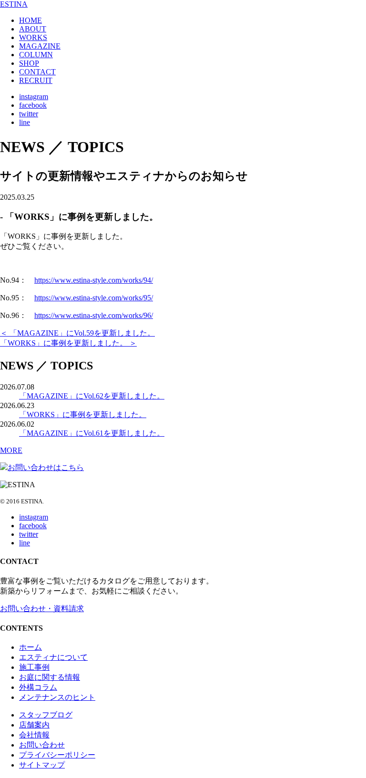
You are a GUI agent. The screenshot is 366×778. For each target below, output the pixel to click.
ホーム (30, 647)
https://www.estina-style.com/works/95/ (93, 298)
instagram (33, 96)
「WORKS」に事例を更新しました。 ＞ (68, 343)
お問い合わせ (42, 745)
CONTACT (37, 72)
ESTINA (14, 4)
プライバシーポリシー (57, 755)
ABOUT (32, 29)
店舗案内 (34, 725)
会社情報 (34, 735)
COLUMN (36, 55)
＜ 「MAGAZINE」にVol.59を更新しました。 (77, 333)
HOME (30, 20)
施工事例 (34, 667)
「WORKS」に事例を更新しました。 (82, 414)
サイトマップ (42, 765)
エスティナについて (53, 657)
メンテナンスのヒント (57, 697)
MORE (11, 450)
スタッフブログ (45, 715)
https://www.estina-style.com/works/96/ (93, 315)
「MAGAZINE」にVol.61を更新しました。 (91, 433)
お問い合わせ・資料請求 (42, 608)
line (24, 122)
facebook (33, 105)
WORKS (33, 37)
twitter (28, 114)
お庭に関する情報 (49, 677)
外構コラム (38, 687)
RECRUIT (35, 80)
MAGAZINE (40, 46)
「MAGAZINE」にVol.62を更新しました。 (91, 396)
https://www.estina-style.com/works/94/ (93, 280)
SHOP (29, 63)
